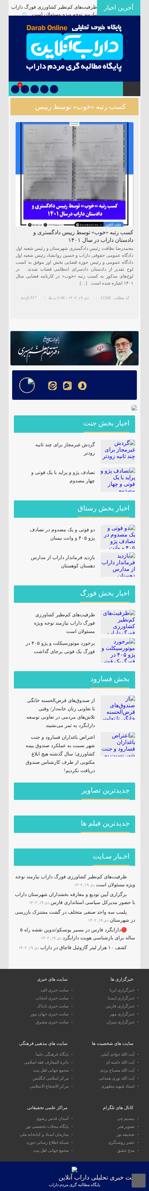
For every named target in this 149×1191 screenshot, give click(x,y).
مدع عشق (125, 1150)
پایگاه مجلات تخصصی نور (47, 1126)
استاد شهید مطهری (117, 1086)
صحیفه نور (125, 1134)
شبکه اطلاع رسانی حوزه (48, 1142)
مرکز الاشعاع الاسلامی (49, 1086)
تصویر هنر (125, 1126)
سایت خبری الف (55, 990)
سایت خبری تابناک (53, 1006)
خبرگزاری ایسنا (121, 998)
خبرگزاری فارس (120, 1006)
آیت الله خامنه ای (120, 1062)
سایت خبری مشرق (52, 1022)
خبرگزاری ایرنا (121, 990)
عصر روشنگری (121, 1142)
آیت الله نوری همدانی (116, 1078)
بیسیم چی (125, 1118)
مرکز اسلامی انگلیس (51, 1078)
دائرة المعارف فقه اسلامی (46, 1062)
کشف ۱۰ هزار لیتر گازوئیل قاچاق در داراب (83, 947)
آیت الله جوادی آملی (117, 1054)
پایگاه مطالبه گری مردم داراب (74, 1184)
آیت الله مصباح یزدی (117, 1070)
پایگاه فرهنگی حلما (52, 1054)
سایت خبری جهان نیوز (49, 1014)
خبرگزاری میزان (120, 1022)
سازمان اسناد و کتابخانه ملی (44, 1134)
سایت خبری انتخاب (52, 998)
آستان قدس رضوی (52, 1118)
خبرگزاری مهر (122, 1014)
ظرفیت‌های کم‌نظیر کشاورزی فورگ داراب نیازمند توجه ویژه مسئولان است (64, 623)
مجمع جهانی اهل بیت (51, 1070)
